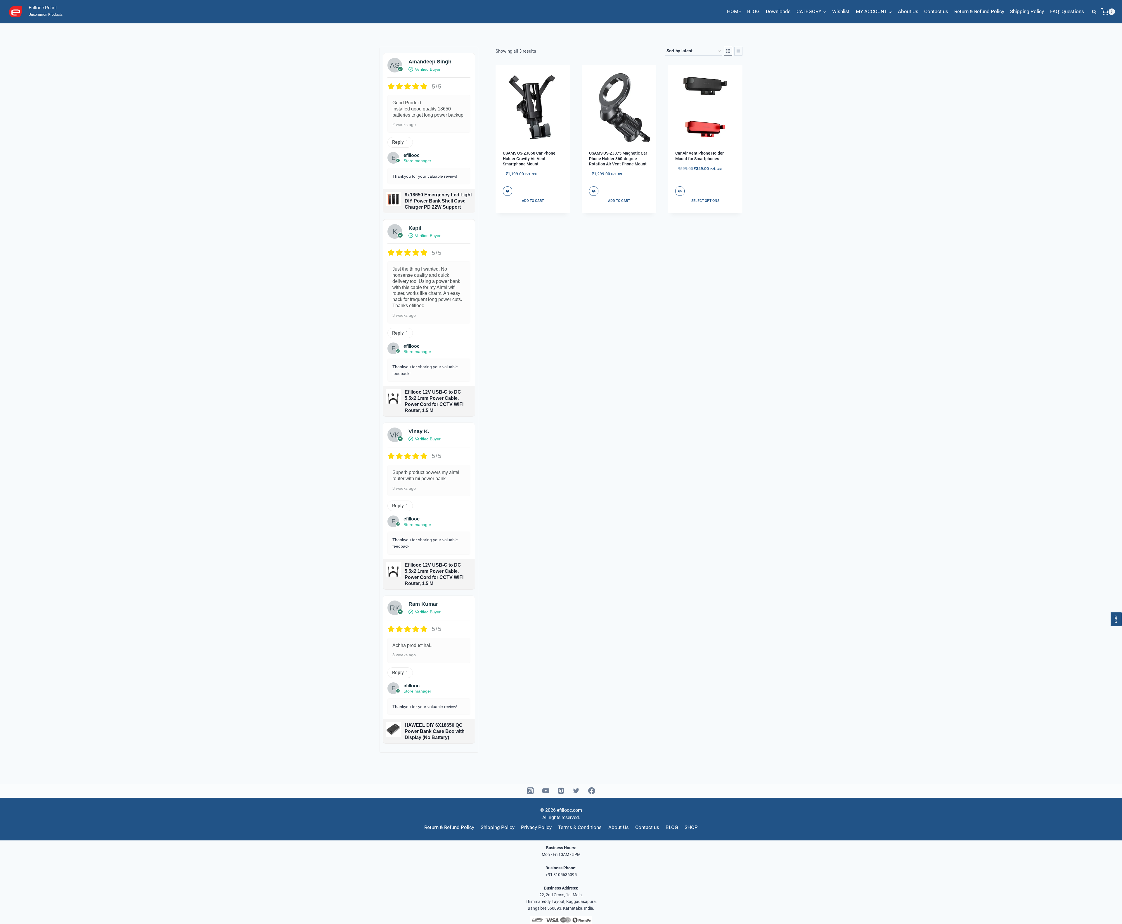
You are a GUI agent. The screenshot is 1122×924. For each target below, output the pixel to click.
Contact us (936, 11)
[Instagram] (531, 791)
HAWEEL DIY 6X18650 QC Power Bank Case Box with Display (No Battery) (435, 731)
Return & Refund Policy (979, 11)
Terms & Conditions (580, 827)
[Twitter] (576, 791)
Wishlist (841, 11)
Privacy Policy (536, 827)
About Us (908, 11)
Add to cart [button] (533, 201)
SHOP (691, 827)
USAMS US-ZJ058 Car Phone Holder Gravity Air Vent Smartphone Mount (529, 158)
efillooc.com (569, 810)
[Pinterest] (561, 791)
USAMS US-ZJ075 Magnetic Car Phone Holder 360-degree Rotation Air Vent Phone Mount (618, 158)
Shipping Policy (1027, 11)
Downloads (778, 11)
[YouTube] (546, 791)
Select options (705, 201)
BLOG (753, 11)
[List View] (738, 51)
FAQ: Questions (1067, 11)
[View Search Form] (1094, 11)
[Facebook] (592, 791)
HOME (734, 11)
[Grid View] (728, 51)
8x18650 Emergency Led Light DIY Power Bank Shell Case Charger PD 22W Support (438, 201)
